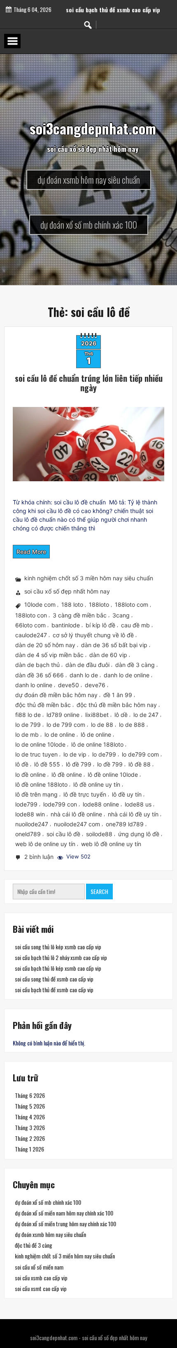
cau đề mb (135, 625)
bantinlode (65, 625)
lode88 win (30, 814)
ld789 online (63, 714)
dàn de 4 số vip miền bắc (49, 654)
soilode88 (99, 833)
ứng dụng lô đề (138, 833)
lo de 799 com (66, 724)
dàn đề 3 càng (135, 665)
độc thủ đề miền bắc (43, 704)
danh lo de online (126, 675)
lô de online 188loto (97, 744)
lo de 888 (132, 724)
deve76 (95, 684)
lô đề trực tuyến (84, 794)
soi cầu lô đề (63, 833)
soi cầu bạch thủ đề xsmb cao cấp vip (54, 990)
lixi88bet (97, 714)
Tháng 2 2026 (30, 1138)
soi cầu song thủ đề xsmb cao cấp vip (113, 4)
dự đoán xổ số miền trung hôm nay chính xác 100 (65, 1223)
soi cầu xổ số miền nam (39, 1266)
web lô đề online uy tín (111, 843)
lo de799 (104, 754)
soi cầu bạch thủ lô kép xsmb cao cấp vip (58, 968)
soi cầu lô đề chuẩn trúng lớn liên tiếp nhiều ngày (89, 383)
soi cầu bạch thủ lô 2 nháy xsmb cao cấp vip (61, 957)
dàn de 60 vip (108, 654)
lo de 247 (145, 714)
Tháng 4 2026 (30, 1116)
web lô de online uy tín (45, 843)
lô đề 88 (139, 764)
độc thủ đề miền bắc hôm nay (117, 704)
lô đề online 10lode (113, 774)
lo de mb (27, 734)
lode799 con (60, 804)
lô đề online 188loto (41, 784)
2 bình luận (39, 857)
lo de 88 (102, 724)
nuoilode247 (31, 824)
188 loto (72, 604)
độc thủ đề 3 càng (33, 1245)
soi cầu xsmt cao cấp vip (41, 1288)
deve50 (68, 684)
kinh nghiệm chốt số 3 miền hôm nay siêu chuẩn (88, 578)
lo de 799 (28, 724)
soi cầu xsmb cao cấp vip (41, 1277)
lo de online (59, 734)
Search (99, 891)
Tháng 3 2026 (30, 1127)
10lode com (40, 604)
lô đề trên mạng (36, 794)
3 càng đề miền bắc (80, 615)
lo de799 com (140, 754)
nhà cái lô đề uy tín (133, 814)
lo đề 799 (110, 764)
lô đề (21, 764)
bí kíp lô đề (100, 625)
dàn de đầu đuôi (87, 665)
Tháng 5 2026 (30, 1106)
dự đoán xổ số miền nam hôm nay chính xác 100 (64, 1212)
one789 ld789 (125, 824)
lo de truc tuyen (36, 754)
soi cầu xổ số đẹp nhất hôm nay (67, 591)
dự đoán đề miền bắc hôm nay (56, 694)
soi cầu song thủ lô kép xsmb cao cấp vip (58, 946)
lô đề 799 (78, 764)
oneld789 (28, 833)
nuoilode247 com (77, 824)
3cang (121, 615)
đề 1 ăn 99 (117, 694)
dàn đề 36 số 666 (39, 675)
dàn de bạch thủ (37, 665)
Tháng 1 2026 (29, 1149)
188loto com (131, 604)
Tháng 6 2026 (30, 1095)
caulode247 (31, 635)
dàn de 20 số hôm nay (45, 644)
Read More (31, 551)
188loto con (31, 615)
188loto (99, 604)
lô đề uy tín (127, 794)
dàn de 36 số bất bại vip (114, 644)
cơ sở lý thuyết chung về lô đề (93, 635)
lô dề (121, 714)
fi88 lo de (28, 714)
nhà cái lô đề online (76, 814)
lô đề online (66, 774)
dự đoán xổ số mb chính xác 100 (48, 1202)
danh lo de (84, 675)
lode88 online (101, 804)
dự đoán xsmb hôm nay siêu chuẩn (50, 1234)
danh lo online (33, 684)
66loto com (30, 625)
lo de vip (74, 754)
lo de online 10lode (40, 744)
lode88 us (138, 804)
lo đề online (30, 774)
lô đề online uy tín (96, 784)
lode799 (26, 804)
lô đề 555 (47, 764)
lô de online (96, 734)
